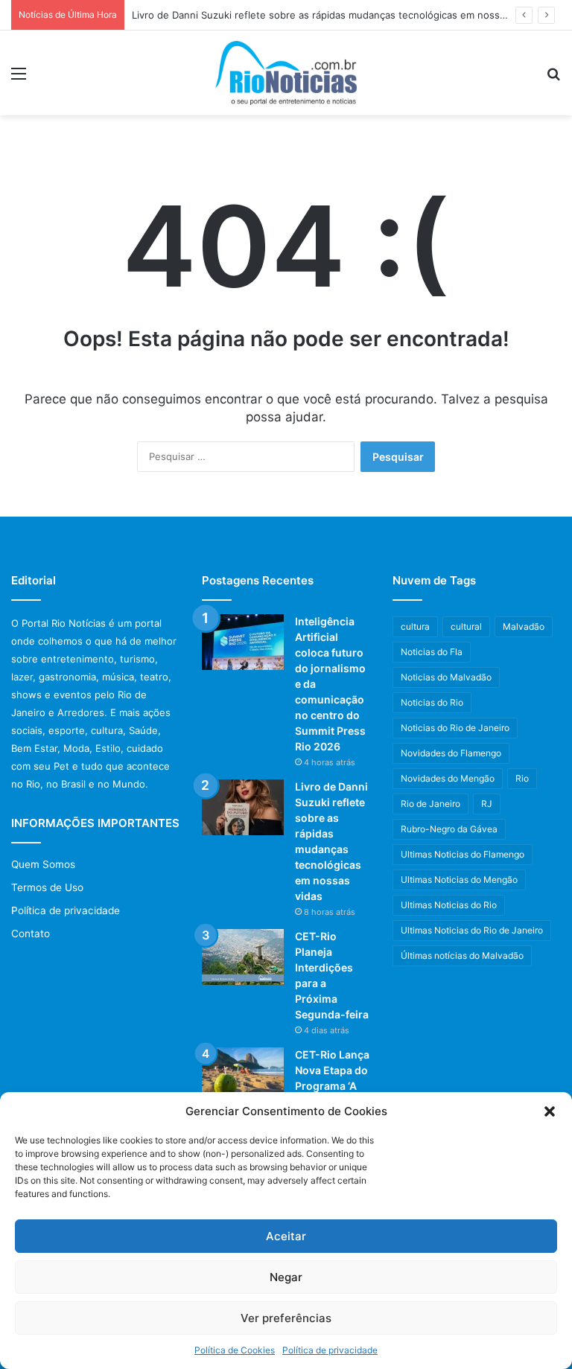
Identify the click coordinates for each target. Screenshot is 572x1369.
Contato (30, 933)
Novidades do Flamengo (451, 753)
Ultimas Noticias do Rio (449, 904)
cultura (415, 626)
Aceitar (286, 1236)
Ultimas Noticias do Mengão (459, 879)
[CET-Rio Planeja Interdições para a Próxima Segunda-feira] (243, 957)
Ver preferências (286, 1318)
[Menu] (18, 78)
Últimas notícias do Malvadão (462, 955)
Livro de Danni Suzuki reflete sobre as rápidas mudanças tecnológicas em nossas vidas (334, 15)
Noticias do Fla (432, 651)
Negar (286, 1277)
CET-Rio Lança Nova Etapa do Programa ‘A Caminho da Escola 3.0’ (332, 1085)
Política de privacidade (330, 1350)
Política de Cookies (234, 1350)
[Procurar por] (553, 78)
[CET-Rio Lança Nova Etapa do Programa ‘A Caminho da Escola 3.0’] (243, 1075)
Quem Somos (43, 864)
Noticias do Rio (432, 702)
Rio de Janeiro (430, 803)
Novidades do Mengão (448, 778)
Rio (522, 778)
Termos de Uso (47, 887)
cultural (466, 626)
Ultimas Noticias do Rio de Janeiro (472, 930)
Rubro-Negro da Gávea (449, 829)
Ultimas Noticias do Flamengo (462, 854)
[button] (549, 1111)
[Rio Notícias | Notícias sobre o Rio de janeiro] (286, 73)
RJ (486, 803)
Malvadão (523, 626)
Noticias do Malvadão (446, 677)
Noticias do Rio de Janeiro (455, 727)
